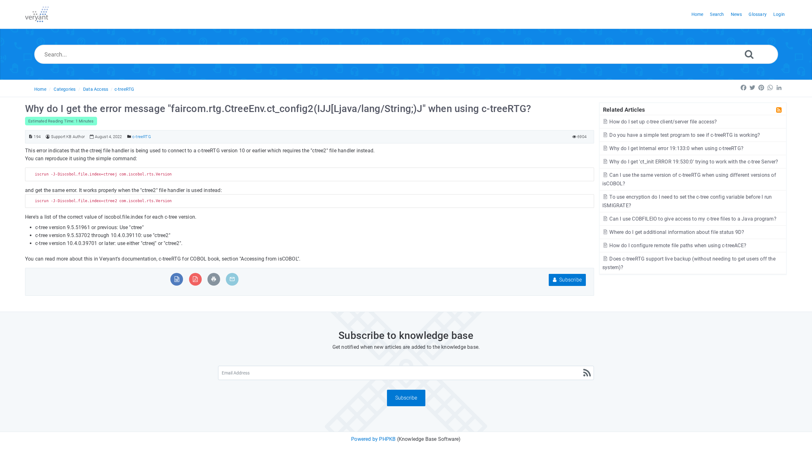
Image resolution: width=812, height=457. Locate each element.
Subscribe (570, 280)
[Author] (48, 137)
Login (779, 14)
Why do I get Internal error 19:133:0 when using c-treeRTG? (675, 148)
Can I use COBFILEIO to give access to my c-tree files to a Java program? (692, 219)
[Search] (749, 54)
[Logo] (37, 14)
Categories (64, 89)
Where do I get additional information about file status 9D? (676, 232)
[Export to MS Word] (176, 279)
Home (40, 89)
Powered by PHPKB (373, 439)
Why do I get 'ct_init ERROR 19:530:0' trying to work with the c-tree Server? (693, 162)
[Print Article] (214, 279)
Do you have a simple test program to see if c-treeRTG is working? (684, 135)
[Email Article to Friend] (232, 279)
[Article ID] (31, 137)
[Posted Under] (129, 137)
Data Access (95, 89)
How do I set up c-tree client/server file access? (662, 122)
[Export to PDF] (195, 279)
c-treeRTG (124, 89)
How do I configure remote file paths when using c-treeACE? (677, 245)
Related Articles (624, 109)
